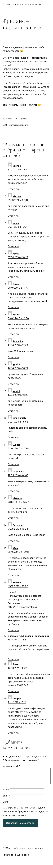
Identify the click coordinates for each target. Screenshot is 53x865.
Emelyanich (19, 418)
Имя (6, 789)
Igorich (16, 364)
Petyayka (18, 525)
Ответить (13, 189)
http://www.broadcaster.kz (22, 607)
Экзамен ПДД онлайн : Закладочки (28, 636)
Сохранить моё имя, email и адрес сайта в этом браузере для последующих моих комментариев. (26, 811)
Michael (17, 165)
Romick (17, 582)
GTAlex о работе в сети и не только (23, 4)
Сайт (5, 801)
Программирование (18, 125)
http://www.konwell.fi (26, 712)
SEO (5, 125)
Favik (16, 253)
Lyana (16, 444)
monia (16, 223)
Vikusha (17, 498)
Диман (16, 284)
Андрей (17, 698)
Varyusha (18, 471)
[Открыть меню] (48, 4)
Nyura (16, 314)
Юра (15, 548)
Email (6, 795)
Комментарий (11, 766)
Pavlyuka (18, 341)
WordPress (23, 854)
